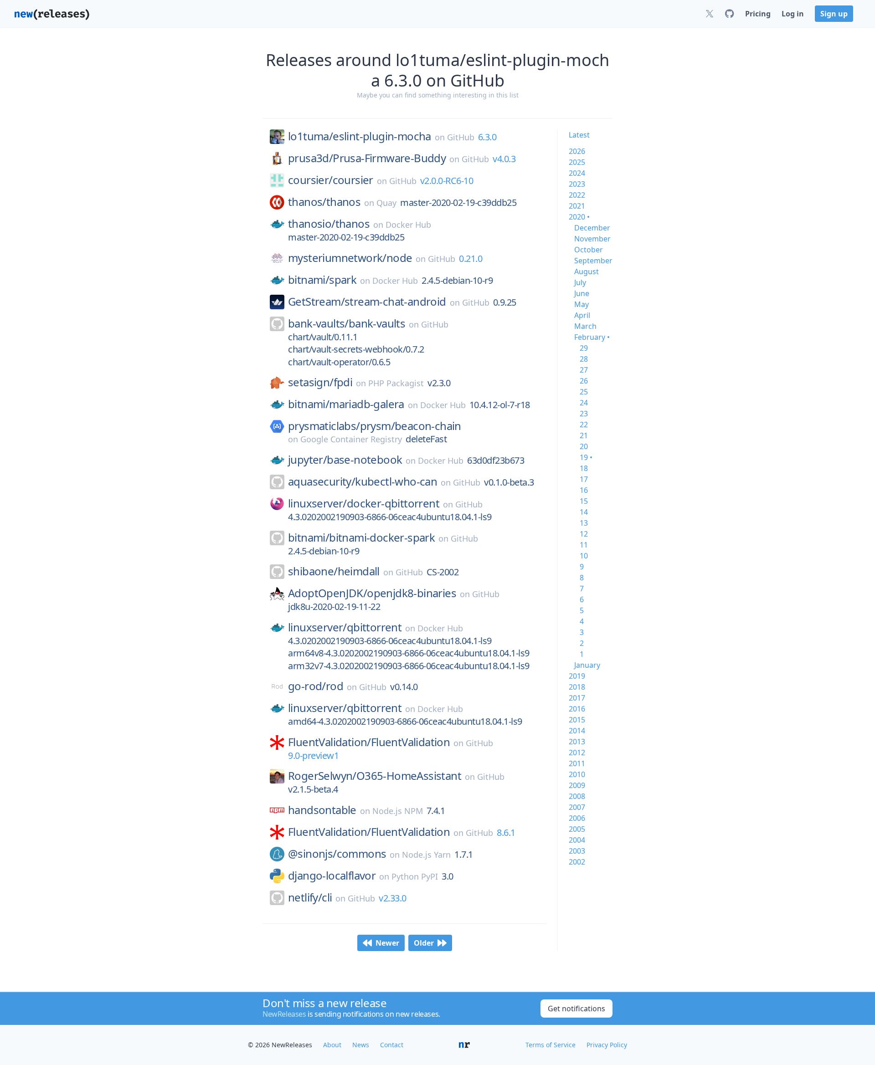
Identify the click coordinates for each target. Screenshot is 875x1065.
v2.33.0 (393, 898)
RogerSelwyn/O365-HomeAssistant (374, 776)
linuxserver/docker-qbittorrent (363, 503)
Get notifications (576, 1009)
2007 (577, 807)
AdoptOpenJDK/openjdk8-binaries (372, 593)
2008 (577, 796)
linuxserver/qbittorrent (344, 627)
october (588, 250)
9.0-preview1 (313, 755)
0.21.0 (470, 258)
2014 (577, 731)
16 (584, 490)
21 (584, 435)
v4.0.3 (504, 159)
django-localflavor (332, 875)
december (592, 228)
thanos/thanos (324, 202)
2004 (577, 840)
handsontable (322, 810)
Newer (387, 943)
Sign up (834, 14)
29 (584, 348)
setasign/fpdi (320, 382)
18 (584, 468)
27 (584, 370)
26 (584, 381)
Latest (579, 135)
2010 (577, 774)
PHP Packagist (396, 383)
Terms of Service (550, 1044)
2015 (577, 720)
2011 (577, 763)
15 (584, 501)
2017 (577, 698)
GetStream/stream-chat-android (367, 301)
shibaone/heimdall (334, 571)
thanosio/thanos (329, 223)
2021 (577, 206)
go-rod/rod (315, 686)
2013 (577, 742)
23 (584, 414)
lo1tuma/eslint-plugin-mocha (359, 136)
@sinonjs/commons (337, 853)
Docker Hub (408, 224)
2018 (577, 687)
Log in (793, 14)
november (592, 239)
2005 (577, 829)
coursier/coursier (330, 180)
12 (584, 534)
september (593, 261)
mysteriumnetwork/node (350, 258)
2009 (577, 785)
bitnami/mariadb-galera (346, 404)
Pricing (758, 14)
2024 (577, 173)
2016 (577, 709)
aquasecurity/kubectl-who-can (362, 481)
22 (584, 425)
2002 (577, 862)
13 (584, 523)
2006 (577, 818)
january (587, 665)
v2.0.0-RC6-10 (447, 180)
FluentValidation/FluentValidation (369, 742)
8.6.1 (506, 832)
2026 (577, 151)
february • (592, 337)
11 (584, 545)
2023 (577, 184)
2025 (577, 162)
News (360, 1044)
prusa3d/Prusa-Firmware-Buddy (367, 158)
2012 (577, 753)
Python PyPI (414, 876)
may (581, 304)
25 (584, 392)
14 (584, 512)
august (586, 271)
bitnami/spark (322, 280)
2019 (577, 676)
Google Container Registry (351, 439)
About (332, 1044)
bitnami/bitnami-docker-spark (361, 537)
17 (584, 479)
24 (584, 403)
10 (584, 556)
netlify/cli (310, 897)
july (580, 282)
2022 (577, 195)
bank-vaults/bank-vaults (346, 323)
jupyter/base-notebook (345, 459)
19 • (586, 457)
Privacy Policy (607, 1044)
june (581, 293)
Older (424, 943)
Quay (386, 202)
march (585, 326)
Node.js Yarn (426, 854)
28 (584, 359)
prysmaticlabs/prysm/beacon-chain (374, 426)
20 (584, 446)
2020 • (579, 217)
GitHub (460, 137)
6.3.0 (487, 137)
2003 (577, 851)
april (582, 315)
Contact (391, 1044)
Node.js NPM (397, 810)
